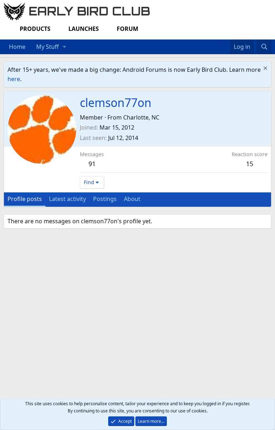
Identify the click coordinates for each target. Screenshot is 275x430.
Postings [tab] (105, 199)
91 (92, 163)
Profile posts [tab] (25, 199)
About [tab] (132, 199)
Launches (83, 29)
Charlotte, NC (141, 117)
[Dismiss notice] (264, 69)
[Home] (219, 42)
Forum (127, 29)
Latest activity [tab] (67, 199)
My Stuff (47, 47)
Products (35, 29)
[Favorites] (226, 42)
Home (17, 47)
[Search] (264, 47)
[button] (64, 47)
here (14, 79)
